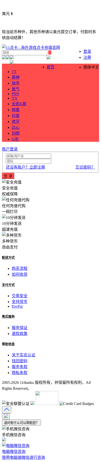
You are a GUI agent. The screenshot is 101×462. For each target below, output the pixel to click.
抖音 (16, 116)
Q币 (15, 139)
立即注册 (25, 167)
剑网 (16, 133)
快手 (16, 83)
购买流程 (19, 268)
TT (14, 72)
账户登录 (10, 149)
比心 (16, 127)
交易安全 (19, 296)
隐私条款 (19, 373)
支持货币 (19, 302)
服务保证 (19, 328)
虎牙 (16, 121)
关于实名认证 (23, 355)
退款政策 (19, 334)
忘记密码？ (85, 167)
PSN (15, 94)
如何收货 (19, 274)
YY (15, 98)
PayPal (17, 306)
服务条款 (19, 367)
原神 (16, 77)
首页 (50, 67)
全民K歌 (19, 104)
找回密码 (19, 361)
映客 (16, 110)
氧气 (16, 89)
